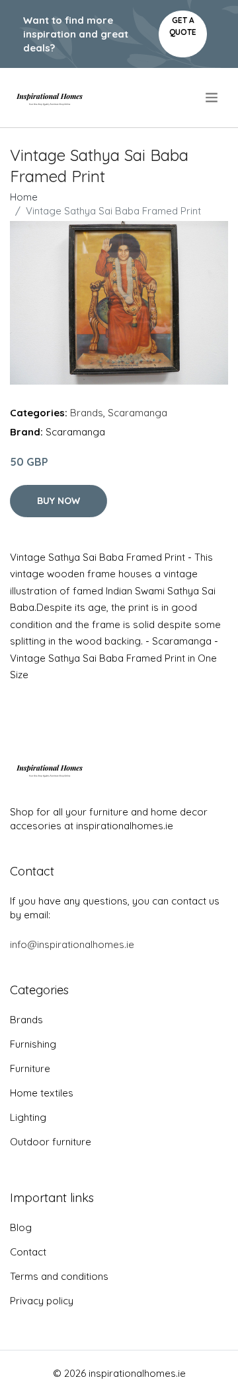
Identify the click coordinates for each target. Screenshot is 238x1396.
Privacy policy (41, 1300)
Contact (28, 1252)
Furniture (30, 1068)
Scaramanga (137, 412)
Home (24, 197)
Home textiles (41, 1093)
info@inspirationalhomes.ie (72, 944)
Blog (21, 1227)
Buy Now (58, 501)
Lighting (28, 1117)
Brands (86, 412)
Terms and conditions (59, 1276)
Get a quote (182, 26)
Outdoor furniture (50, 1141)
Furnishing (33, 1044)
